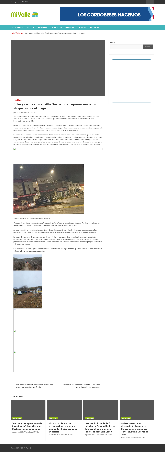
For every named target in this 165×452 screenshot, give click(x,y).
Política (30, 27)
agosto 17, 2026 (54, 435)
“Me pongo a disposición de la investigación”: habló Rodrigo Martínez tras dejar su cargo (27, 426)
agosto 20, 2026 (18, 432)
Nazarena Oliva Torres (104, 435)
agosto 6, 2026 (90, 435)
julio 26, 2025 (18, 112)
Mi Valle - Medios (30, 112)
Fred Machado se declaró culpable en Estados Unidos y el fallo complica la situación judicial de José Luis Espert (100, 427)
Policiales (57, 27)
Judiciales (94, 27)
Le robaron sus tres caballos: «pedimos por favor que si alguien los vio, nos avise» (81, 386)
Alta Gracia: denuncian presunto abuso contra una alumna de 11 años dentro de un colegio (63, 427)
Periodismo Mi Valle (32, 432)
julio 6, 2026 (125, 437)
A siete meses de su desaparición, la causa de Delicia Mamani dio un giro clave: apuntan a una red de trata (134, 429)
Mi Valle (26, 448)
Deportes (69, 27)
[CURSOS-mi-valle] (57, 149)
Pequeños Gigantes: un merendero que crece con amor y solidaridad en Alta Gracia (34, 386)
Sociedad (81, 27)
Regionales (43, 27)
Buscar (113, 42)
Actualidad (17, 27)
